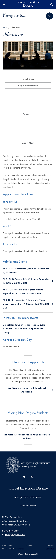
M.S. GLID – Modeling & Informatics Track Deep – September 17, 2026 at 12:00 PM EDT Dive (26, 303)
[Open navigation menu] (4, 4)
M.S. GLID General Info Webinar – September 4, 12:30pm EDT (26, 270)
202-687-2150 (11, 530)
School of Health (28, 505)
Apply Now (28, 142)
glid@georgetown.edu (14, 534)
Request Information (28, 85)
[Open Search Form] (51, 4)
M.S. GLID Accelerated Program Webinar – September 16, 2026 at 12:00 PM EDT (24, 291)
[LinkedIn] (23, 477)
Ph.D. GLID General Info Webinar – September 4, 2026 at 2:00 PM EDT (26, 280)
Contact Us (28, 114)
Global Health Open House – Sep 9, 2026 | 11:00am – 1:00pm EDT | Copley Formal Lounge (25, 328)
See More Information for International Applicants (26, 389)
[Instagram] (32, 477)
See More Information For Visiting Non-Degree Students (27, 436)
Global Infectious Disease (28, 4)
